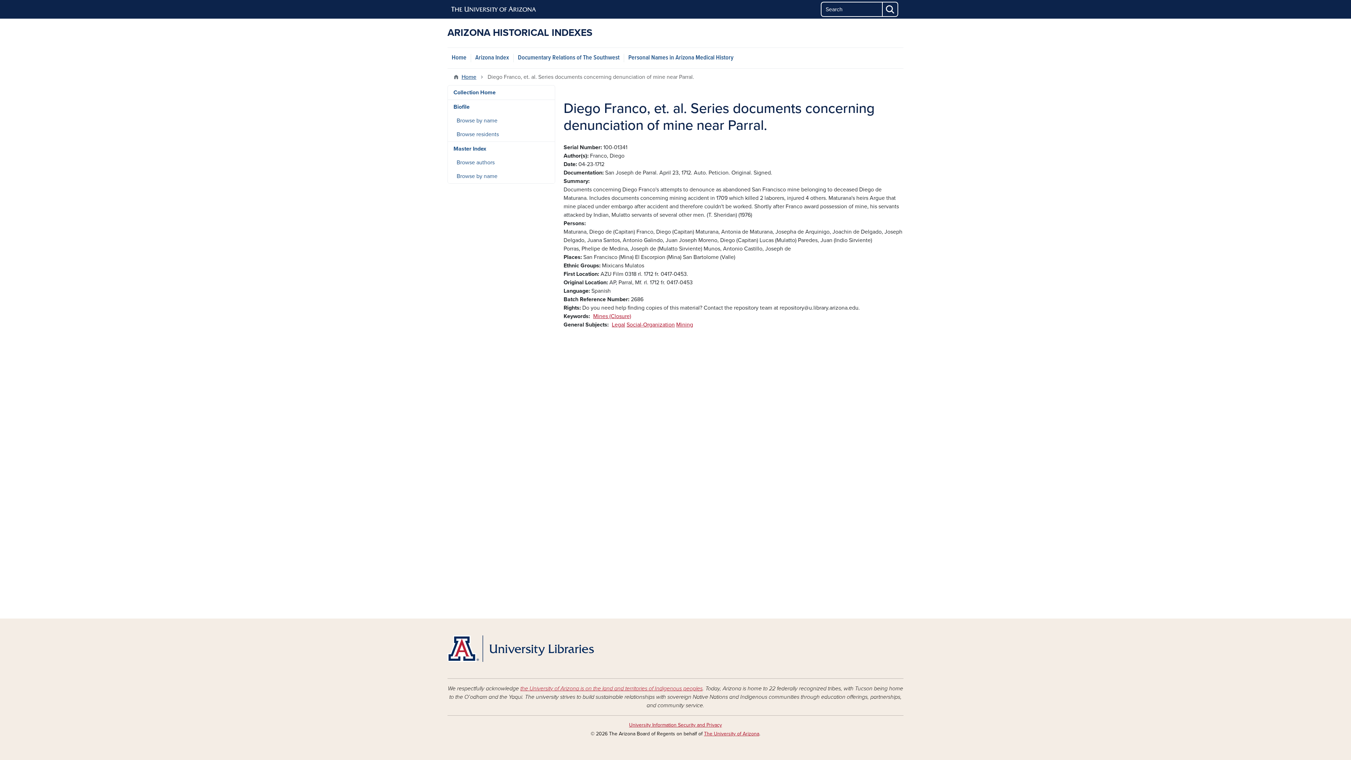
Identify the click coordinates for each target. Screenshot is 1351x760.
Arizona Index (492, 58)
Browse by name (477, 120)
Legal (618, 324)
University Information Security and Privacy (675, 725)
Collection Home (474, 92)
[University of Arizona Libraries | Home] (521, 648)
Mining (684, 324)
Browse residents (478, 134)
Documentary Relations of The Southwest (569, 58)
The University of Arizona (731, 734)
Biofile (461, 106)
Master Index (469, 148)
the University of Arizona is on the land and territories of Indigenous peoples (611, 688)
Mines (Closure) (612, 316)
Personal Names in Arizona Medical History (681, 58)
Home (459, 58)
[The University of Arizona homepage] (494, 9)
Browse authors (476, 162)
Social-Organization (651, 324)
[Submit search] (890, 9)
